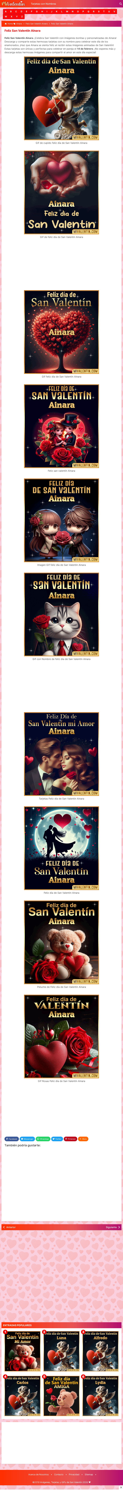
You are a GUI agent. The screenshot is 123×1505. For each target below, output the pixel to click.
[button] (5, 11)
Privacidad (74, 1474)
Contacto (58, 1474)
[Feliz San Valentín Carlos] (22, 1396)
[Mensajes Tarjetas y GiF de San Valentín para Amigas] (62, 1396)
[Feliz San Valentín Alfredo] (100, 1351)
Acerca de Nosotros (38, 1474)
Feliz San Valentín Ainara (22, 30)
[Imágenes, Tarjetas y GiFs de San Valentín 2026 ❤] (14, 3)
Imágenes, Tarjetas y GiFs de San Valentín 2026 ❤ (65, 1482)
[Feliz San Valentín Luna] (62, 1351)
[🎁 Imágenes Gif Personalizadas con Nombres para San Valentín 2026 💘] (22, 1351)
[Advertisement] (61, 263)
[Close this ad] (121, 1487)
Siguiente (111, 1227)
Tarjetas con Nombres (43, 3)
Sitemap (89, 1474)
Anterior (11, 1227)
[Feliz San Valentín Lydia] (100, 1396)
